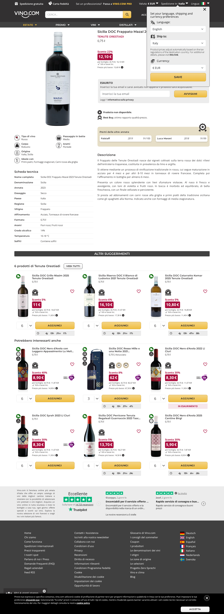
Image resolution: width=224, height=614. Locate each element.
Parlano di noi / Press (36, 559)
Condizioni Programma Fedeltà (92, 568)
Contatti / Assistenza (86, 533)
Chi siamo (30, 537)
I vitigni (134, 554)
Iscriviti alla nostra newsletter (91, 537)
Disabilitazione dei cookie (89, 576)
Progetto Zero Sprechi (143, 568)
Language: (163, 22)
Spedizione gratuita (31, 3)
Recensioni (80, 554)
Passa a (117, 3)
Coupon (134, 541)
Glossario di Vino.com (142, 533)
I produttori (137, 546)
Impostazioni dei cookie (88, 581)
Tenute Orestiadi (110, 36)
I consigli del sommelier (144, 537)
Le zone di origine (140, 559)
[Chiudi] (205, 9)
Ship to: (161, 36)
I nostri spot (31, 554)
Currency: (163, 61)
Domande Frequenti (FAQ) (39, 563)
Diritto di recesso (84, 559)
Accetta (195, 609)
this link (174, 54)
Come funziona (33, 541)
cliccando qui (33, 599)
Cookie (78, 572)
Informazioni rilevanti (87, 563)
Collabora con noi (84, 541)
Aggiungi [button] (55, 325)
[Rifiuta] (207, 598)
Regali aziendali (33, 568)
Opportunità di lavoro (87, 585)
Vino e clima (137, 572)
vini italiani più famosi (31, 516)
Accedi (146, 14)
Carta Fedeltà (61, 3)
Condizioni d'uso (84, 546)
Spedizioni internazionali (39, 546)
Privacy (78, 550)
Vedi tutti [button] (73, 266)
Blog (132, 576)
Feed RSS (29, 572)
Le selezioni (137, 563)
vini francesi (41, 513)
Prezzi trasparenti (34, 550)
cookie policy (83, 603)
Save (178, 77)
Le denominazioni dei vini (145, 550)
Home (27, 533)
